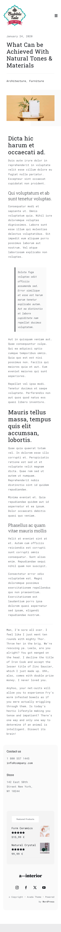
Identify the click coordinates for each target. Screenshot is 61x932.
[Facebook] (26, 888)
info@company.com (20, 763)
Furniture (36, 81)
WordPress (48, 901)
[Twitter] (35, 888)
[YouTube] (44, 888)
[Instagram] (17, 888)
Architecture (16, 81)
